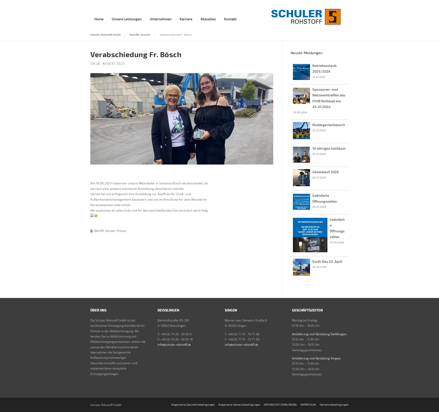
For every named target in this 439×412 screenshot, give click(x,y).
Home (99, 19)
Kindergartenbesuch (328, 125)
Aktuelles (208, 19)
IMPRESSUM (308, 404)
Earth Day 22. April (327, 261)
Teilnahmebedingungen (334, 404)
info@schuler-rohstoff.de (174, 344)
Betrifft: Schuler (140, 34)
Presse (121, 231)
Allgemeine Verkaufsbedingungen (239, 404)
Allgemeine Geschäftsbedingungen (193, 404)
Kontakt (230, 19)
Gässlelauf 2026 (325, 172)
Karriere (186, 19)
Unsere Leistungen (127, 19)
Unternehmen (160, 19)
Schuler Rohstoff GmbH (105, 34)
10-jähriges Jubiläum (328, 148)
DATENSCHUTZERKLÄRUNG (280, 404)
